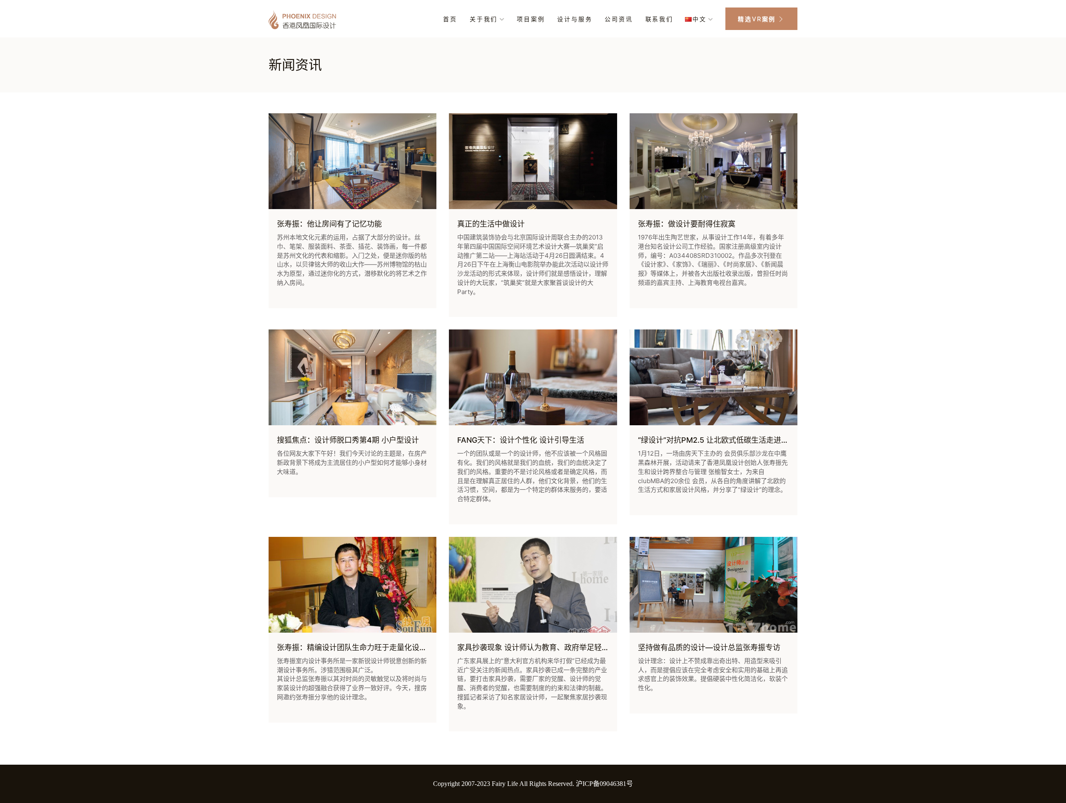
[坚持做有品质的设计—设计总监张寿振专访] (713, 585)
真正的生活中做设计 (491, 223)
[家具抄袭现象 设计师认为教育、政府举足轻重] (533, 585)
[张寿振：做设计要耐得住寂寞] (713, 161)
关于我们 (484, 19)
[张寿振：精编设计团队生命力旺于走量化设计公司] (352, 585)
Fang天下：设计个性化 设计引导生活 (520, 440)
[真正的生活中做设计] (533, 161)
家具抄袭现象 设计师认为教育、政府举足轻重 (533, 647)
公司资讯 (619, 19)
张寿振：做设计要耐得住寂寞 (686, 223)
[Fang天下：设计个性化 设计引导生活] (533, 377)
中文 (699, 19)
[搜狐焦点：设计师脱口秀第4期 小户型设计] (352, 377)
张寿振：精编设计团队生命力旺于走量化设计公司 (359, 647)
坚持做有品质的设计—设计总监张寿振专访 (709, 647)
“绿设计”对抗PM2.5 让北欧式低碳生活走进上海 (717, 440)
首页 (450, 19)
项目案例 (531, 19)
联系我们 (659, 19)
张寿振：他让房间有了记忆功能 (329, 223)
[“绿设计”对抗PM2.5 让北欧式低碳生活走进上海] (713, 377)
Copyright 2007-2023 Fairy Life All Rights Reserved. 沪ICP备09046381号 (533, 783)
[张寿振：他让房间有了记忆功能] (352, 161)
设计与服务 (574, 19)
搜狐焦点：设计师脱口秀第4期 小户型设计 (348, 440)
